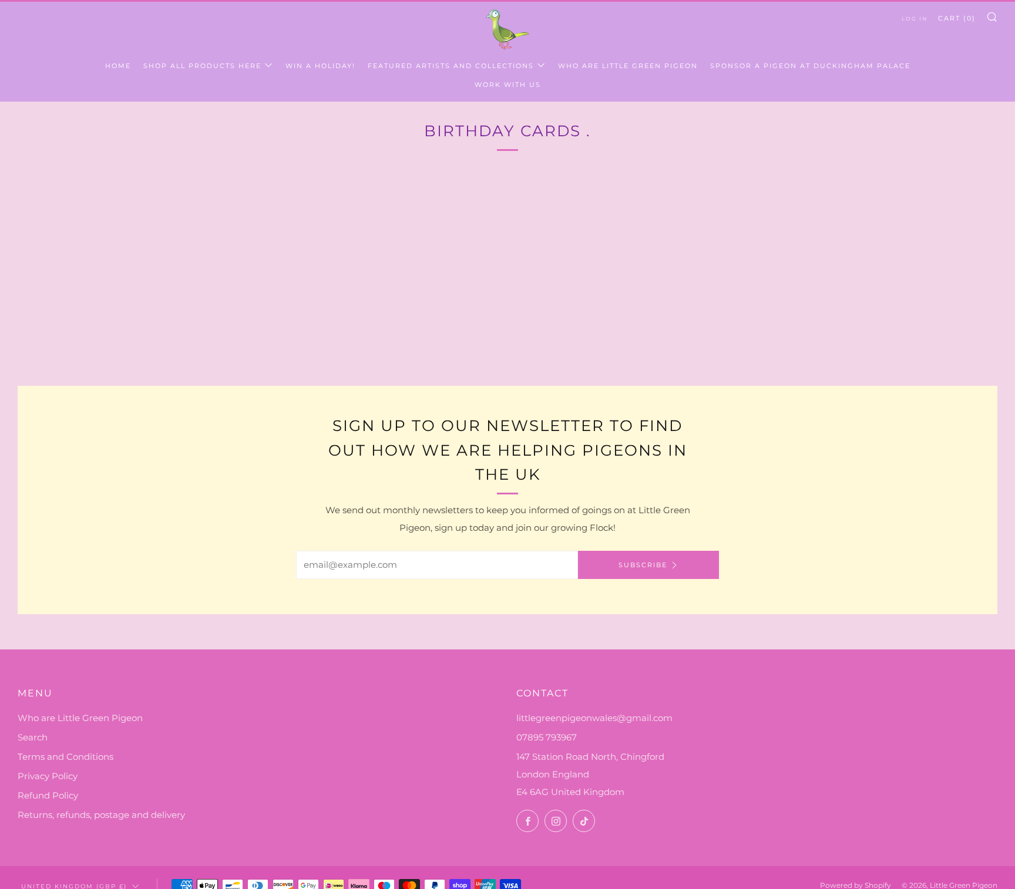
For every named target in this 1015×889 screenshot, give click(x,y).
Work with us (508, 84)
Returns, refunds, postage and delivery (101, 814)
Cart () (957, 18)
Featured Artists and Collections (451, 66)
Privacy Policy (48, 776)
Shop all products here (202, 66)
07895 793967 (546, 737)
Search (33, 737)
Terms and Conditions (65, 756)
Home (118, 66)
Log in (914, 18)
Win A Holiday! (320, 66)
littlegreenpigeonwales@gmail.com (594, 717)
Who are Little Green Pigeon (628, 66)
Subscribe (643, 565)
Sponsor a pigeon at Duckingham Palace (810, 66)
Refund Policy (48, 795)
